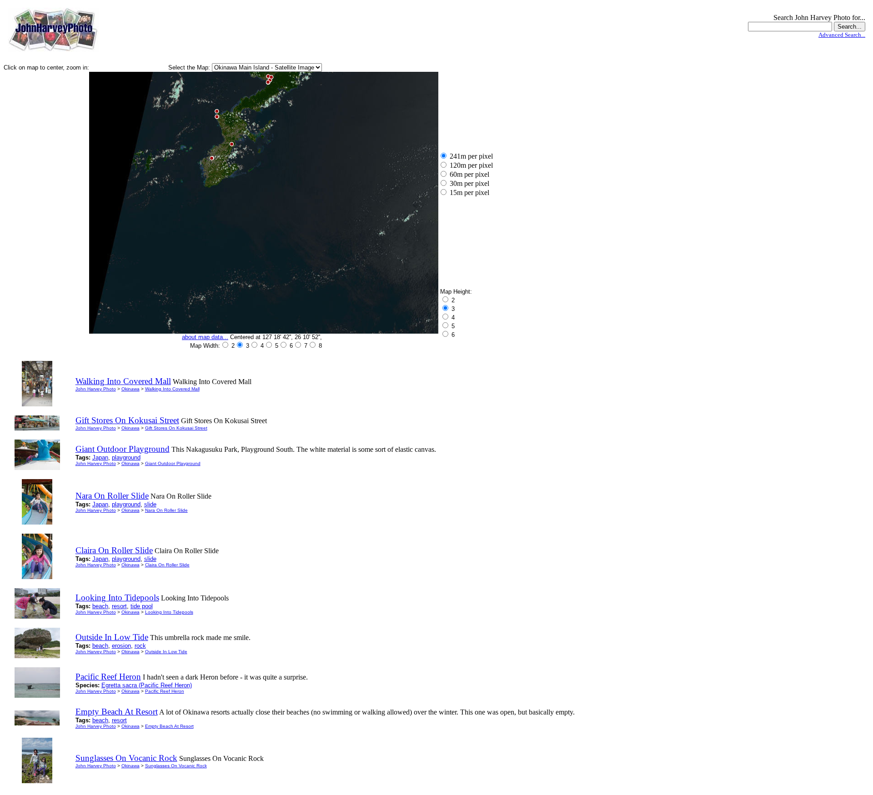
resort (119, 606)
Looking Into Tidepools (169, 612)
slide (150, 504)
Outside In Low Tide (166, 651)
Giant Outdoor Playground (173, 463)
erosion (121, 645)
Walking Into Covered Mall (172, 388)
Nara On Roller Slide (166, 510)
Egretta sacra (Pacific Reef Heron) (146, 685)
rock (140, 645)
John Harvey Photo (95, 388)
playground (126, 457)
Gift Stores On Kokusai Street (176, 427)
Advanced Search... (841, 34)
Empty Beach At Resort (169, 726)
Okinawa (130, 388)
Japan (100, 457)
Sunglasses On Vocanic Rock (176, 765)
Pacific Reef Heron (164, 691)
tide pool (141, 606)
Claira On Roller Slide (167, 564)
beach (100, 606)
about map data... (205, 337)
